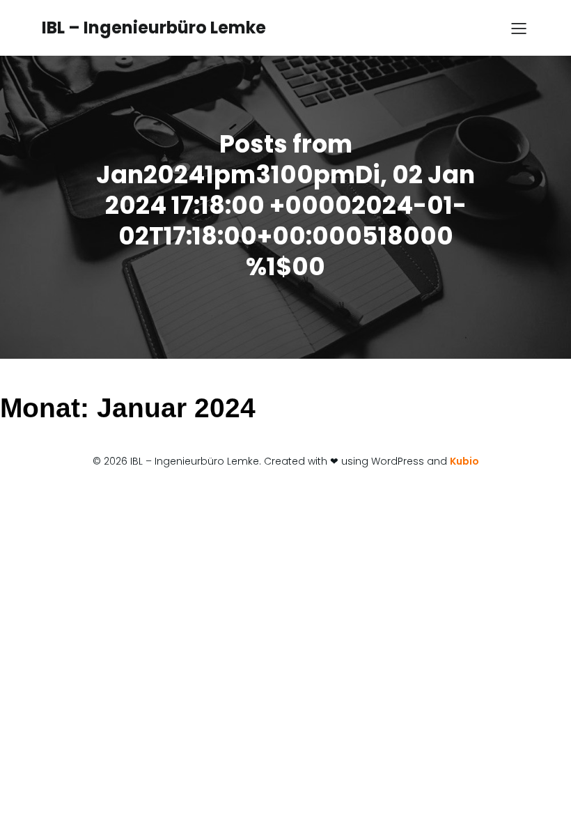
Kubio (464, 461)
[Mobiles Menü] (518, 27)
